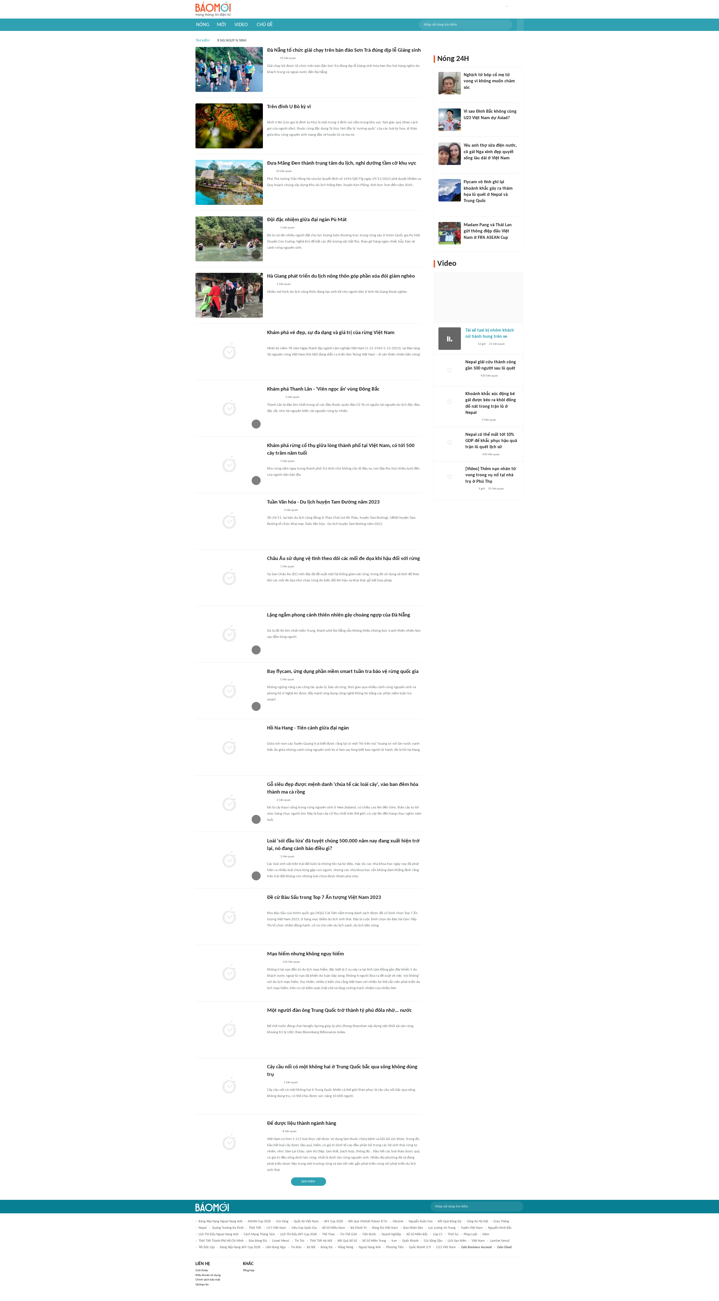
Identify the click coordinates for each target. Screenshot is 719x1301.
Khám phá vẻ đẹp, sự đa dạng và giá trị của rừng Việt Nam (330, 333)
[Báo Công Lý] (469, 344)
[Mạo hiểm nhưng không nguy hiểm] (229, 973)
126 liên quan (291, 962)
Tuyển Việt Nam (472, 1228)
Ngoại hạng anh (370, 1247)
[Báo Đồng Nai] (272, 906)
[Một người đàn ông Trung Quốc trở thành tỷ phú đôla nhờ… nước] (229, 1029)
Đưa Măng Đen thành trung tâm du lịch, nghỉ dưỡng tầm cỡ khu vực (341, 163)
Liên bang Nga (276, 1247)
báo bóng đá (258, 1241)
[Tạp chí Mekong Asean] (270, 171)
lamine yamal (499, 1241)
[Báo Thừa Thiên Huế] (272, 567)
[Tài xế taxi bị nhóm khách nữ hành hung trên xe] (449, 338)
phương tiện (395, 1247)
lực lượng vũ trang (442, 1228)
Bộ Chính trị (359, 1228)
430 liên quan (489, 375)
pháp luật (470, 1234)
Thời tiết (255, 1228)
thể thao (328, 1234)
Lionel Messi (280, 1241)
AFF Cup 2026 (333, 1221)
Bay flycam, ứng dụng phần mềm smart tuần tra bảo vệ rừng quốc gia (342, 671)
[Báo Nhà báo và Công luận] (274, 510)
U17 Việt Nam (276, 1228)
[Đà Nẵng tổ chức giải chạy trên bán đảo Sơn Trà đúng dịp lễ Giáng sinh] (229, 69)
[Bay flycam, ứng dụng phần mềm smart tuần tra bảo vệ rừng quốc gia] (229, 690)
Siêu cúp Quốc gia (304, 1228)
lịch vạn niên (457, 1241)
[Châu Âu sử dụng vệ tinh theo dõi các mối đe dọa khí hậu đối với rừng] (229, 577)
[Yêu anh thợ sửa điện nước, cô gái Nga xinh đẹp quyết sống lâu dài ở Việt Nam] (449, 153)
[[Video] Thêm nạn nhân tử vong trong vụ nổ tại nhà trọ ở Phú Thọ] (449, 477)
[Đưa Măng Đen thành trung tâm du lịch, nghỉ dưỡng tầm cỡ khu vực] (229, 182)
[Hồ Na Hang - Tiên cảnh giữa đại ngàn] (229, 747)
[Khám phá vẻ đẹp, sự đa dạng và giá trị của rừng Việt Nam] (229, 351)
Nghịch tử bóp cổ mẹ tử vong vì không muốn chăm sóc (489, 81)
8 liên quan (290, 1131)
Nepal (203, 1228)
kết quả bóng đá (449, 1221)
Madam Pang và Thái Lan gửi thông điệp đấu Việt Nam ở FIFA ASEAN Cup (488, 231)
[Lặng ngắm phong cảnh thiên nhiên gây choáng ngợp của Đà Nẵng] (229, 634)
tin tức (299, 1241)
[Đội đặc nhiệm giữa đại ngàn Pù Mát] (229, 238)
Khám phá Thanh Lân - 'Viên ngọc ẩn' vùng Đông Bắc (323, 389)
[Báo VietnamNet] (272, 58)
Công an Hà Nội (477, 1221)
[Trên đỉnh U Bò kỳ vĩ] (229, 125)
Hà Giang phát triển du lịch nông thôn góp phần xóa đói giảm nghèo (341, 276)
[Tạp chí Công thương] (273, 1082)
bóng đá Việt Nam (385, 1228)
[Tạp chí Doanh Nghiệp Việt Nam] (272, 461)
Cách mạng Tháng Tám (259, 1234)
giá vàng (282, 1221)
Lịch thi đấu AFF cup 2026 (298, 1234)
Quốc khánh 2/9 (420, 1247)
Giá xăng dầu (433, 1241)
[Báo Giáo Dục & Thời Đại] (270, 284)
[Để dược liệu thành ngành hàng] (229, 1142)
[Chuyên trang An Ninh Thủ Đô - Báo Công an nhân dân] (270, 800)
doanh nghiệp (391, 1234)
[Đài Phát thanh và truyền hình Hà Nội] (471, 376)
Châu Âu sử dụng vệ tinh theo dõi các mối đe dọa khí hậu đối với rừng (343, 558)
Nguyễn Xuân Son (421, 1221)
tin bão (296, 1247)
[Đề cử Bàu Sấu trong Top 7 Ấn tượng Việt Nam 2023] (229, 916)
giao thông (501, 1221)
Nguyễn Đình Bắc (500, 1228)
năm (486, 1234)
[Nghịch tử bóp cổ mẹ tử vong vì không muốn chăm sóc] (449, 83)
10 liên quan (284, 171)
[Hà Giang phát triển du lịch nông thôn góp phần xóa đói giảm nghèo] (229, 295)
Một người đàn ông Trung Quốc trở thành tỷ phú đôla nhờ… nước (339, 1010)
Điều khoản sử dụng (207, 1275)
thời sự (453, 1234)
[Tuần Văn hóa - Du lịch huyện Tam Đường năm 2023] (229, 521)
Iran (394, 1241)
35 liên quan (496, 488)
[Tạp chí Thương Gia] (271, 1019)
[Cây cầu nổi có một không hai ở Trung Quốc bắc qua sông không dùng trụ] (229, 1086)
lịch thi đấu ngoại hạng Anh (218, 1234)
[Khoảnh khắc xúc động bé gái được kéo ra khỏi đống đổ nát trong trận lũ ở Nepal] (449, 402)
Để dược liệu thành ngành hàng (301, 1123)
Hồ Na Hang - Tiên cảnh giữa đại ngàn (308, 728)
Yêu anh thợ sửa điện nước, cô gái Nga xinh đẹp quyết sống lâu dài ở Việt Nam (490, 151)
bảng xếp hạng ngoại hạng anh (220, 1221)
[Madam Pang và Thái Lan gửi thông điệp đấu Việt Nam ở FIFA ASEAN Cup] (449, 233)
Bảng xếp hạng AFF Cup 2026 (240, 1247)
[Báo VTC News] (472, 420)
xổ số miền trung (374, 1241)
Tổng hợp (248, 1270)
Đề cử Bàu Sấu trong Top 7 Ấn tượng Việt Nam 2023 (324, 897)
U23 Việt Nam (446, 1247)
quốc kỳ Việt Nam (306, 1221)
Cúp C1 (437, 1234)
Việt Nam (478, 1241)
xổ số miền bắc (417, 1234)
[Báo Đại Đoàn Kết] (273, 962)
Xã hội (311, 1247)
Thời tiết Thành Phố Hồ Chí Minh (221, 1241)
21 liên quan (497, 344)
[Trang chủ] (213, 9)
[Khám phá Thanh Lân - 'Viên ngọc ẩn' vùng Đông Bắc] (229, 408)
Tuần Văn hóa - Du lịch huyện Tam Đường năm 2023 (323, 502)
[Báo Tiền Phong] (469, 95)
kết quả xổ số (347, 1241)
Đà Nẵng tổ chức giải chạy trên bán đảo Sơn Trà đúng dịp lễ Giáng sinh (344, 50)
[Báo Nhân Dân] (470, 489)
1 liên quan (287, 227)
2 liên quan (284, 800)
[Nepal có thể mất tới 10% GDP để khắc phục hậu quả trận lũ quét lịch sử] (449, 443)
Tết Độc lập (207, 1247)
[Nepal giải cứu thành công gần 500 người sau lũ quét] (449, 370)
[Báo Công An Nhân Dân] (275, 115)
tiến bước (369, 1234)
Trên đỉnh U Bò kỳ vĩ (289, 107)
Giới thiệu (201, 1270)
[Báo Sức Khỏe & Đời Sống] (272, 228)
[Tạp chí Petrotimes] (274, 397)
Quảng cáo (202, 1284)
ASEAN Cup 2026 (259, 1221)
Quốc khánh (410, 1241)
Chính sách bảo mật (207, 1279)
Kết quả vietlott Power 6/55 (367, 1221)
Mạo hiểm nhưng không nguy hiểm (305, 954)
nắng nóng (345, 1247)
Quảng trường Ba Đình (228, 1228)
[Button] (520, 25)
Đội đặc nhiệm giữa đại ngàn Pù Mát (307, 220)
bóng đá (327, 1247)
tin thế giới (348, 1234)
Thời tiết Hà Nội (321, 1241)
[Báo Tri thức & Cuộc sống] (274, 623)
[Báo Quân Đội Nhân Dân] (274, 341)
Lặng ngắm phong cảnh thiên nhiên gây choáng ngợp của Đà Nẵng (338, 615)
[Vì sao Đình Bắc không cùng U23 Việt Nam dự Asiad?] (449, 119)
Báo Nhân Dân (413, 1228)
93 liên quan (288, 58)
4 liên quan (291, 510)
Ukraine (398, 1221)
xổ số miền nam (333, 1228)
